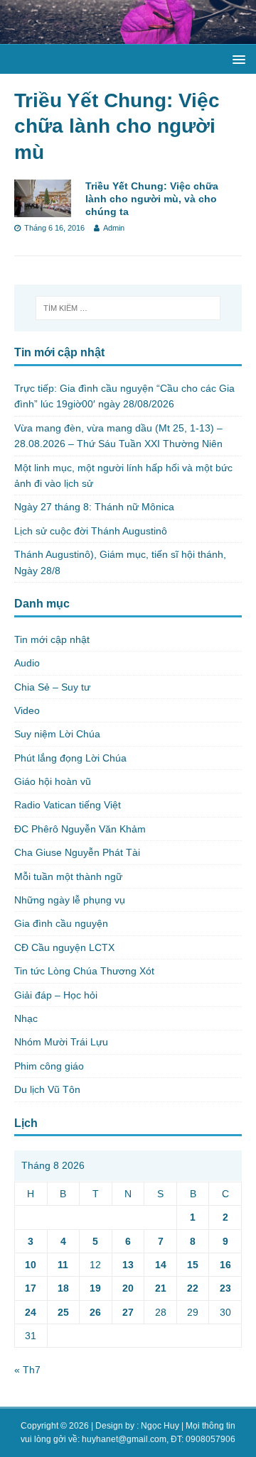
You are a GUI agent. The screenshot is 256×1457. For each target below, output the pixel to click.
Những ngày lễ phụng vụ (69, 900)
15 (192, 1264)
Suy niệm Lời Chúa (57, 734)
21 (160, 1288)
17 (30, 1288)
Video (27, 710)
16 (225, 1264)
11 (63, 1264)
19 (95, 1288)
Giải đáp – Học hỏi (55, 995)
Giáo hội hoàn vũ (52, 781)
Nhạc (26, 1018)
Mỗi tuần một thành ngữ (68, 876)
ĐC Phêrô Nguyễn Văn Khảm (80, 829)
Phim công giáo (49, 1066)
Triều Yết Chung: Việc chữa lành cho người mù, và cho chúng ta (151, 198)
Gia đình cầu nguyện (61, 923)
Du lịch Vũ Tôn (47, 1089)
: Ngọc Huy (158, 1426)
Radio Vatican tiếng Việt (67, 804)
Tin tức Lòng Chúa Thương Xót (84, 971)
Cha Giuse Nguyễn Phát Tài (77, 852)
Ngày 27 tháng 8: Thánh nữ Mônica (94, 506)
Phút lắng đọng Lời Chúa (70, 758)
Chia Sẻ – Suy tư (52, 687)
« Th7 (27, 1369)
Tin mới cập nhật (52, 639)
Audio (27, 663)
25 (63, 1312)
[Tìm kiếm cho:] (128, 308)
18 (63, 1288)
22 (192, 1288)
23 (225, 1288)
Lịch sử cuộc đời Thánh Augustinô (90, 531)
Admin (113, 228)
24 (30, 1312)
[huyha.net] (128, 36)
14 (160, 1264)
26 (95, 1312)
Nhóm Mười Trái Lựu (61, 1042)
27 (128, 1312)
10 (30, 1264)
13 (128, 1264)
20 (128, 1288)
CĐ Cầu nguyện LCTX (64, 947)
